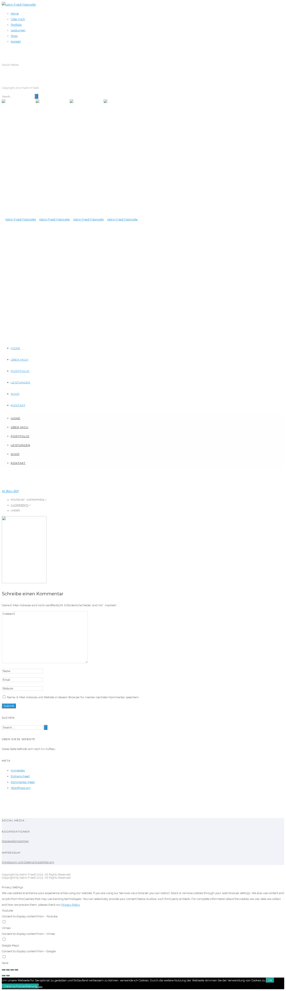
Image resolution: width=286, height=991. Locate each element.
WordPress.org (20, 788)
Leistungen (18, 30)
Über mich (18, 19)
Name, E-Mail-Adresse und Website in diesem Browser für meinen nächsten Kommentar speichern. (73, 697)
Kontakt (16, 41)
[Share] (8, 969)
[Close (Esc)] (3, 969)
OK (270, 980)
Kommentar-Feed (23, 782)
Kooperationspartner (15, 841)
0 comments (19, 505)
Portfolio (16, 24)
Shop (14, 36)
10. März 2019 (10, 491)
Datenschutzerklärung (20, 986)
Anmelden (18, 770)
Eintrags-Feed (20, 776)
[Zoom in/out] (16, 969)
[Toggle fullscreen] (12, 969)
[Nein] (40, 987)
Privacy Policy (70, 904)
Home (15, 13)
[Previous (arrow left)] (3, 975)
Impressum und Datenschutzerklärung (28, 862)
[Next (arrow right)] (8, 975)
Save (5, 963)
